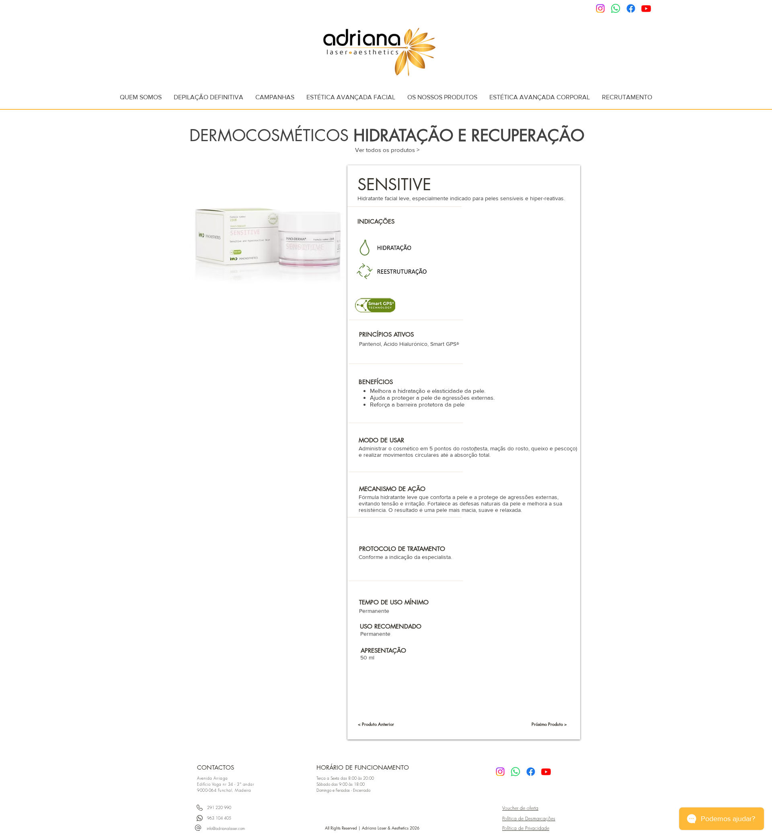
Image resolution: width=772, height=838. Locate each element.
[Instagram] (600, 8)
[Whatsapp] (615, 8)
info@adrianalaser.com (226, 828)
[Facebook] (630, 8)
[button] (208, 97)
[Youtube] (646, 8)
